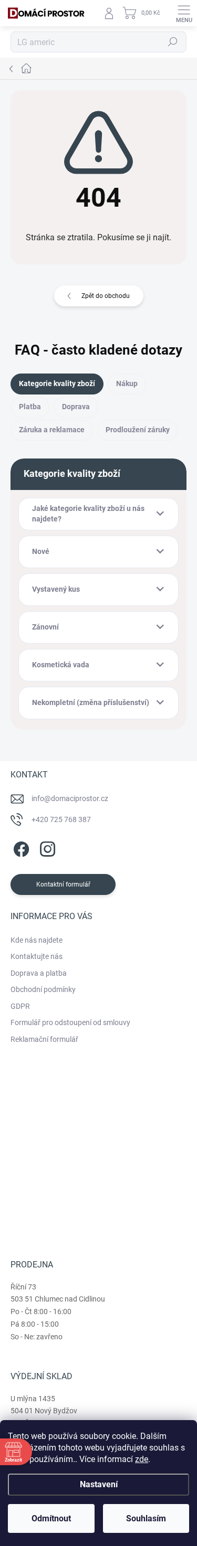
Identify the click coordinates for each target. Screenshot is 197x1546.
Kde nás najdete (37, 940)
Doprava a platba (39, 973)
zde (141, 1459)
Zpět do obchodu (105, 296)
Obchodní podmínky (43, 989)
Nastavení (99, 1484)
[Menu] (184, 13)
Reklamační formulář (44, 1039)
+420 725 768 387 (61, 819)
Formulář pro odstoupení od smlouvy (70, 1022)
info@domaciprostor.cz (70, 798)
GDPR (20, 1006)
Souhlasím (146, 1518)
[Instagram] (46, 847)
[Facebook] (20, 847)
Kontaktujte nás (37, 956)
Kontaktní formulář (63, 884)
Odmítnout (51, 1518)
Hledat (172, 42)
